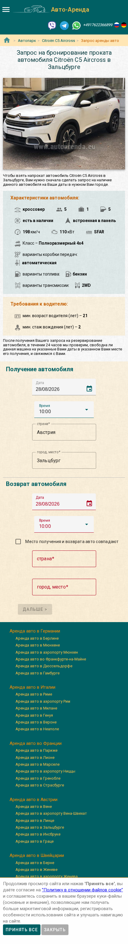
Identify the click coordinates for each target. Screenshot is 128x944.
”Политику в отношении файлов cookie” (82, 890)
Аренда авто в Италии (32, 687)
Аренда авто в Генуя (34, 715)
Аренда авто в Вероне (36, 722)
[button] (64, 409)
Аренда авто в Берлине (37, 638)
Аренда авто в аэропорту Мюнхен (46, 652)
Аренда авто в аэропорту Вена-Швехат (51, 813)
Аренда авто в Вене (33, 806)
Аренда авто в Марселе (37, 764)
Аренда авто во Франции (36, 743)
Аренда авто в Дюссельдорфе (43, 666)
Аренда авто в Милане (36, 708)
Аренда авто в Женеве (36, 869)
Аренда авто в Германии (35, 631)
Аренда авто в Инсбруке (37, 834)
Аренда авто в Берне (34, 862)
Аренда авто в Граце (34, 841)
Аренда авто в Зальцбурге (39, 827)
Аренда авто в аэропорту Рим (42, 701)
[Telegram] (64, 25)
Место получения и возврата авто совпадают (71, 541)
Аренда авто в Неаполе (37, 729)
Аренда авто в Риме (33, 694)
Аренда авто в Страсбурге (39, 785)
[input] (65, 387)
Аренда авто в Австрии (33, 799)
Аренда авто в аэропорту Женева (46, 876)
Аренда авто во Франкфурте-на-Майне (50, 659)
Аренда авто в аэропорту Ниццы (45, 771)
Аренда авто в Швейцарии (37, 855)
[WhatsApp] (76, 25)
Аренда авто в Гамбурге (37, 673)
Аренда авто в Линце (34, 820)
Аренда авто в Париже (36, 750)
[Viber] (52, 25)
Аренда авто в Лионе (34, 757)
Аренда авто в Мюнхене (37, 645)
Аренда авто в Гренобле (37, 778)
